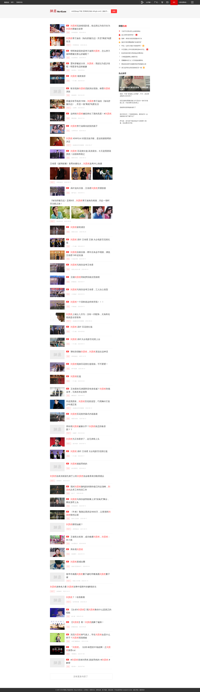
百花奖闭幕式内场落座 (84, 413)
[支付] (162, 2)
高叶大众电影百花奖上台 (85, 339)
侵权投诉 (141, 690)
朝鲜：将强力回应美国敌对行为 (131, 38)
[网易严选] (156, 2)
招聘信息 (98, 690)
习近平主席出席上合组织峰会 (130, 31)
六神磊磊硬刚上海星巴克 (129, 57)
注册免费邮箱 (182, 2)
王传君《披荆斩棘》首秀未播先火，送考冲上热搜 (76, 163)
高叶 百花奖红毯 (81, 326)
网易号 (69, 45)
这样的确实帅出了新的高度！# (90, 113)
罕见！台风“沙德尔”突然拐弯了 (131, 46)
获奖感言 (78, 227)
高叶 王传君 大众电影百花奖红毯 (89, 451)
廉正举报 (135, 690)
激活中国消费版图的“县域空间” (131, 42)
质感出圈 (78, 561)
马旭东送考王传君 (82, 264)
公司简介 (86, 690)
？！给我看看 (75, 597)
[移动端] (142, 2)
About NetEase (78, 690)
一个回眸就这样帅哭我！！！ (87, 301)
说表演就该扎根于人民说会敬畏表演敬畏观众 (77, 476)
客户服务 (104, 690)
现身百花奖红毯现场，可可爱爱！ (89, 364)
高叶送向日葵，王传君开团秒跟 (88, 188)
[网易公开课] (148, 2)
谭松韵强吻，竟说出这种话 (89, 351)
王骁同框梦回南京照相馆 (85, 277)
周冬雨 (76, 549)
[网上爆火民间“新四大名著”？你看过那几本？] (134, 83)
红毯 (76, 376)
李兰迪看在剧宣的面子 (84, 126)
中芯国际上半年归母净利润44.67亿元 (133, 49)
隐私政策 (110, 690)
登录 (174, 2)
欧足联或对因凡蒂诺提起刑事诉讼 (132, 53)
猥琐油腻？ (74, 524)
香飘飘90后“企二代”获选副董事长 (132, 60)
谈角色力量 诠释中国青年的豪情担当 (73, 586)
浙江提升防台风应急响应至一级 (131, 68)
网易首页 (6, 2)
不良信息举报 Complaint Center (123, 690)
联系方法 (92, 690)
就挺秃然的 (79, 463)
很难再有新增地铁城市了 (128, 107)
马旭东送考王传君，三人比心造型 (89, 289)
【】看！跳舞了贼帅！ (87, 622)
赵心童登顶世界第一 (128, 35)
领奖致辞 (78, 76)
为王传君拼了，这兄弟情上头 (82, 438)
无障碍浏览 (19, 2)
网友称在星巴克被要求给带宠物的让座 (133, 64)
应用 (12, 2)
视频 (68, 32)
